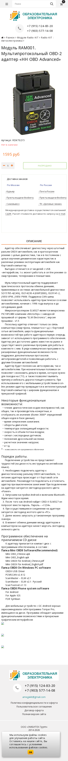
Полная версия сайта (34, 714)
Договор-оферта (34, 710)
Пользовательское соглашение (34, 706)
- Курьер (10, 191)
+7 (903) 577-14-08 (40, 31)
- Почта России (46, 191)
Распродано (45, 165)
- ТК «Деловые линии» (50, 203)
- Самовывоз (12, 203)
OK (30, 752)
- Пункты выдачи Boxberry (19, 197)
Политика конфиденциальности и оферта (34, 702)
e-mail (62, 213)
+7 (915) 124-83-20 (40, 26)
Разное (10, 37)
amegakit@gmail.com (34, 697)
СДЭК (8, 213)
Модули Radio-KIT (27, 37)
